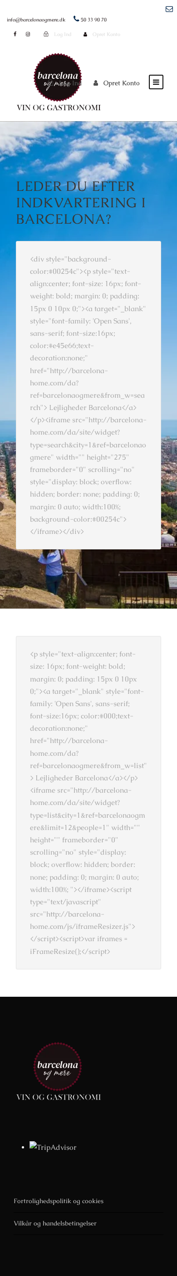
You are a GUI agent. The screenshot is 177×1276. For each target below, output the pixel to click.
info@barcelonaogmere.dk (36, 19)
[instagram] (28, 34)
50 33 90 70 (94, 19)
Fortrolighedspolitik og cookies (58, 1201)
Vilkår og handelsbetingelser (55, 1223)
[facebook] (15, 34)
